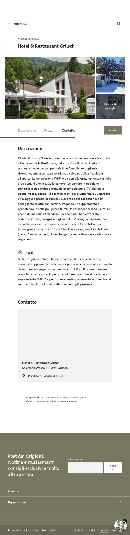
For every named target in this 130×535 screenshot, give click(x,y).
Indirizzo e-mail (75, 459)
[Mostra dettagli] (125, 521)
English (92, 530)
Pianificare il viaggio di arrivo (45, 376)
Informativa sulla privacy (23, 530)
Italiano (104, 530)
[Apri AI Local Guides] (120, 525)
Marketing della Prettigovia (71, 397)
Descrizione (27, 130)
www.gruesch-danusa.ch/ (37, 229)
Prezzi (48, 130)
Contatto (68, 130)
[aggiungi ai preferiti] (118, 23)
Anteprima (20, 24)
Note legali (48, 530)
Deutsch (79, 530)
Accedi (113, 467)
